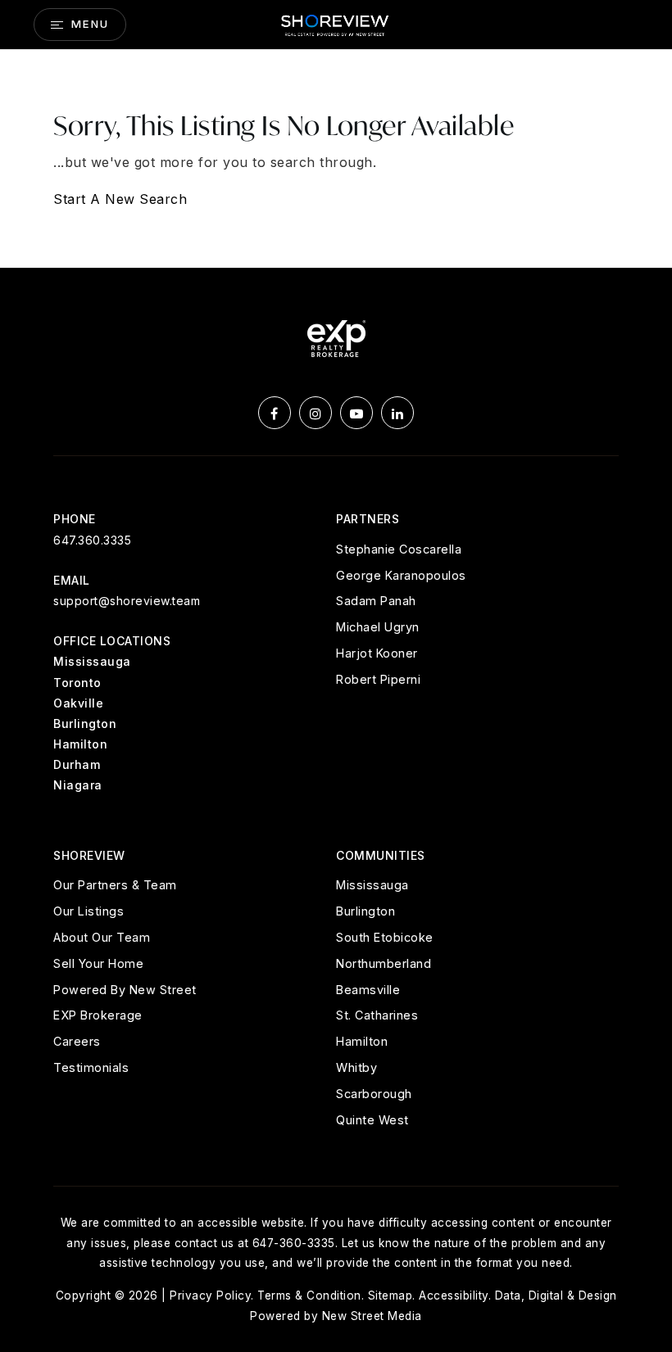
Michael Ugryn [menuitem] (378, 627)
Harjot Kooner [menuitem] (377, 653)
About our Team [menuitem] (101, 937)
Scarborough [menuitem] (374, 1094)
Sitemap (390, 1295)
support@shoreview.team (126, 601)
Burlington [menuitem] (365, 911)
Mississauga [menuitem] (372, 885)
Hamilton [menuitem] (362, 1041)
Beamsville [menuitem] (368, 990)
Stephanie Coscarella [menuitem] (398, 549)
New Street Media (372, 1316)
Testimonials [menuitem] (91, 1067)
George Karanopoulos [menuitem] (401, 575)
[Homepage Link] (335, 23)
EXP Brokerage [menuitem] (98, 1015)
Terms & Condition (309, 1295)
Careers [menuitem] (77, 1041)
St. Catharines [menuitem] (377, 1015)
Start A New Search (120, 199)
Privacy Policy (210, 1295)
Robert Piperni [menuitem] (378, 679)
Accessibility (453, 1295)
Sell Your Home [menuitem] (98, 963)
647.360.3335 (92, 540)
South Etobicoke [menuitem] (385, 937)
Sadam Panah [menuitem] (376, 601)
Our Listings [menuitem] (88, 911)
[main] (336, 159)
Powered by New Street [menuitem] (125, 990)
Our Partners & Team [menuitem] (115, 885)
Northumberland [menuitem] (383, 963)
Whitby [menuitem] (356, 1067)
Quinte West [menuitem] (372, 1120)
